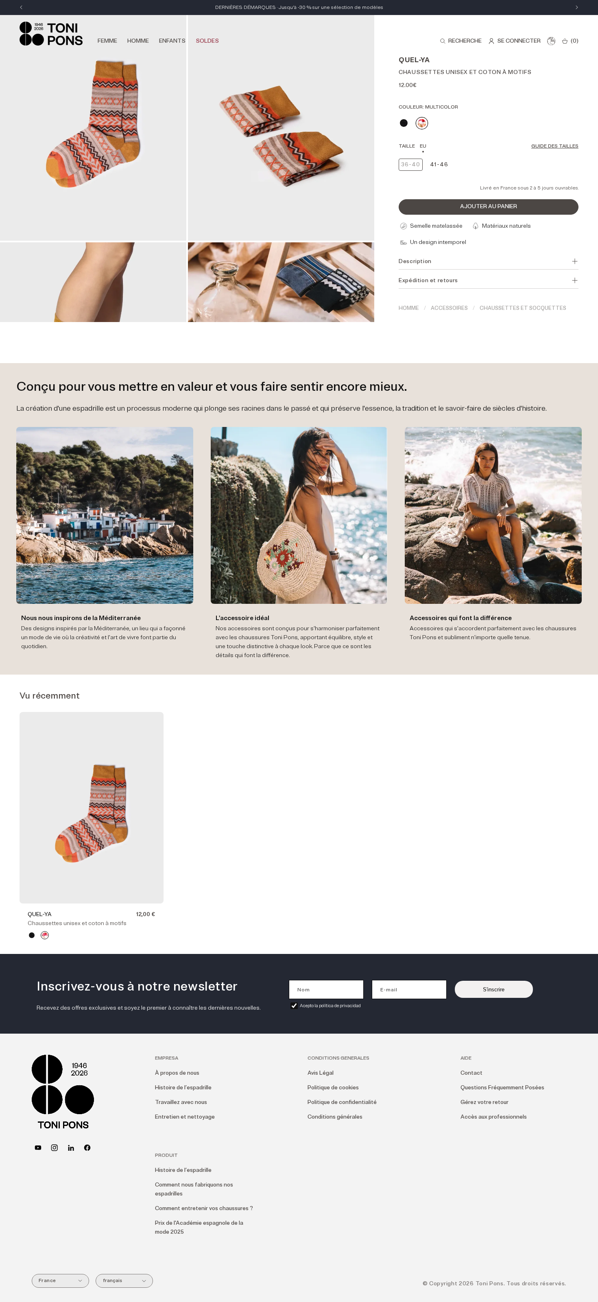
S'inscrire (493, 989)
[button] (461, 41)
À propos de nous (177, 1072)
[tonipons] (71, 1147)
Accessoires (449, 308)
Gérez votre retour (485, 1102)
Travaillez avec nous (181, 1102)
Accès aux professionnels (494, 1116)
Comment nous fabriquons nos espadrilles (194, 1189)
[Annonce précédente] (21, 7)
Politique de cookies (333, 1087)
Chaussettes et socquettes (523, 308)
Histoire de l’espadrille (183, 1087)
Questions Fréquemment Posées (502, 1087)
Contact (471, 1072)
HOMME (409, 308)
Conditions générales (335, 1116)
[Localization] (551, 41)
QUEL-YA (40, 914)
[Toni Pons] (51, 34)
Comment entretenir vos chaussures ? (204, 1208)
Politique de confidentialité (342, 1102)
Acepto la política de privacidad (330, 1005)
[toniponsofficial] (87, 1147)
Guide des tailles (554, 146)
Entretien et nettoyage (185, 1116)
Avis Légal (321, 1072)
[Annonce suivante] (577, 7)
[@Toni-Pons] (38, 1147)
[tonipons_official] (54, 1147)
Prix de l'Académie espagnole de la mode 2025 (199, 1227)
